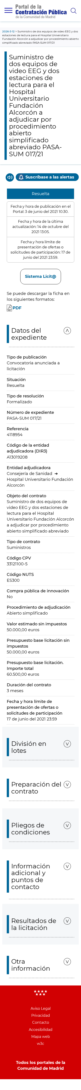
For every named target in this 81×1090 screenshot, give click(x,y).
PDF (17, 307)
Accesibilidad (40, 1030)
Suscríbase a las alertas (49, 177)
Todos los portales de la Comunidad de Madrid (40, 1065)
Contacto (40, 1022)
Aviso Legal (41, 1008)
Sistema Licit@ (40, 276)
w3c (40, 1043)
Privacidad (40, 1015)
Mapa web (40, 1036)
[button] (8, 10)
